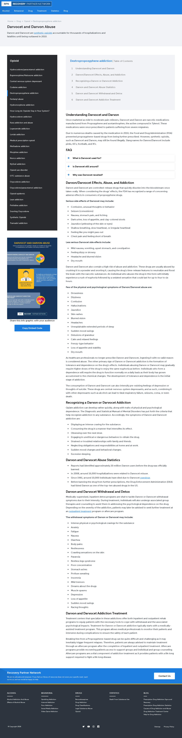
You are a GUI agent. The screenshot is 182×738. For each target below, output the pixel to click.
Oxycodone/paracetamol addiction (26, 187)
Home (10, 21)
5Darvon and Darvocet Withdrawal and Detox (97, 93)
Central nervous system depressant (26, 81)
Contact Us (164, 676)
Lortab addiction (17, 134)
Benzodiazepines (81, 699)
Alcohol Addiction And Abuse (18, 699)
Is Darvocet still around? (86, 166)
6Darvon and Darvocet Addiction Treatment (96, 99)
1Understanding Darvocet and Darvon (93, 68)
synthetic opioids (43, 33)
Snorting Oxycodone (19, 211)
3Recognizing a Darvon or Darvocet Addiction (97, 81)
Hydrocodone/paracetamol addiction (27, 69)
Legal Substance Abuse (83, 708)
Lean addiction (16, 199)
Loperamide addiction (20, 128)
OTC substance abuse (20, 176)
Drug (18, 21)
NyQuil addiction (17, 164)
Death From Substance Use (119, 699)
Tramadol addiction (18, 223)
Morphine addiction (19, 152)
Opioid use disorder (19, 170)
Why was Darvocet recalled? (88, 175)
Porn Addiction (46, 705)
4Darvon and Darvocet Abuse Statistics (93, 87)
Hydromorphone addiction (22, 105)
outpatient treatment (80, 511)
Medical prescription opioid (22, 140)
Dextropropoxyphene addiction (24, 93)
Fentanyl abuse (16, 99)
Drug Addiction (81, 702)
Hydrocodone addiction (21, 116)
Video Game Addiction (49, 711)
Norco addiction (17, 158)
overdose (145, 477)
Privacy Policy (169, 727)
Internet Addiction (48, 702)
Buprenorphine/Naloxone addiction (26, 75)
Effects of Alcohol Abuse (16, 702)
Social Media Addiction (49, 708)
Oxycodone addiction (20, 181)
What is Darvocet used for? (87, 158)
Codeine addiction (18, 87)
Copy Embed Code (32, 328)
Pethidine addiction (18, 205)
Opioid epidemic (17, 193)
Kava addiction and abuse (21, 122)
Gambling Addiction (48, 699)
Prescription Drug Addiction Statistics (157, 705)
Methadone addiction (19, 146)
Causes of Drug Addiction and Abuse (157, 708)
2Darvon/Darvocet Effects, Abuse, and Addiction (98, 74)
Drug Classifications (82, 705)
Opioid (27, 21)
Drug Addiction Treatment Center (156, 711)
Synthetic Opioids (18, 217)
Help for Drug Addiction (152, 714)
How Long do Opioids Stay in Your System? (29, 111)
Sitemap (157, 727)
